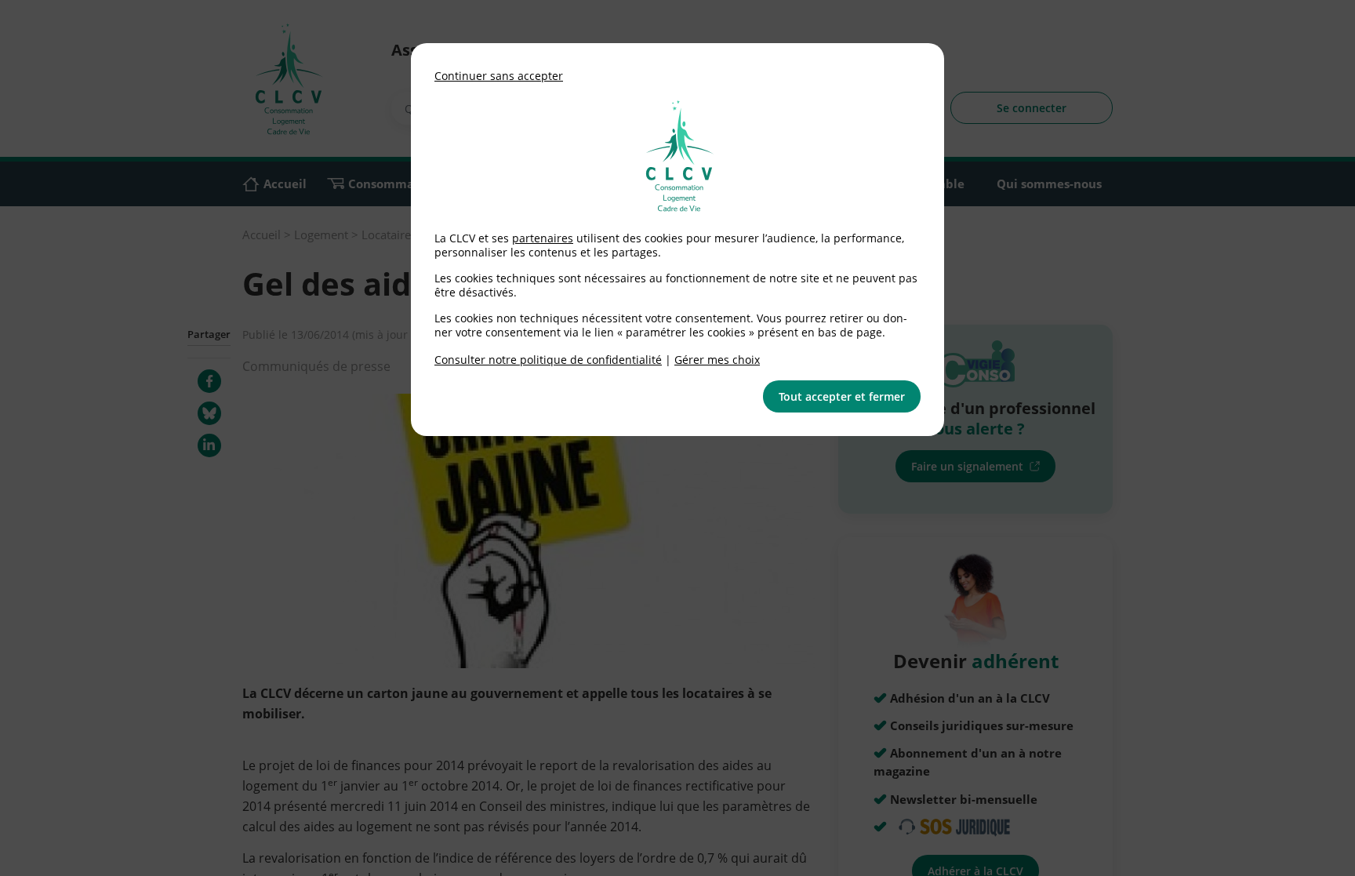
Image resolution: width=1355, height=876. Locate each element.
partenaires (542, 238)
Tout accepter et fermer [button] (842, 396)
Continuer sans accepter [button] (498, 75)
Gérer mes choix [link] (717, 359)
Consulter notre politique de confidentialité (548, 359)
